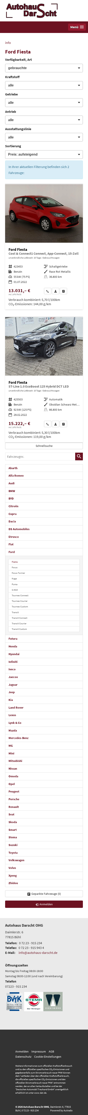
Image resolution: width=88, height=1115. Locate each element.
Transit (15, 612)
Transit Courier (19, 623)
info (8, 42)
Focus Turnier (18, 572)
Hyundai (14, 654)
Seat (11, 814)
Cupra (12, 514)
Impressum (38, 1051)
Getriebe (11, 94)
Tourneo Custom (20, 606)
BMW (12, 491)
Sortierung (13, 146)
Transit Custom (19, 628)
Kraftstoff (12, 77)
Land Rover (16, 707)
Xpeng (13, 875)
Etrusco (14, 537)
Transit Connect (19, 617)
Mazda (13, 730)
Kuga (14, 578)
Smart (13, 830)
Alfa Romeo (16, 475)
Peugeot (14, 791)
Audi (12, 483)
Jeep (12, 692)
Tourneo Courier (20, 600)
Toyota (13, 853)
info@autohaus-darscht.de (38, 952)
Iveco (12, 669)
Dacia (12, 521)
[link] (47, 291)
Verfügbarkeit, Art (18, 59)
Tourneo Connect (20, 595)
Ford (12, 552)
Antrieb (10, 111)
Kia (11, 700)
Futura (13, 639)
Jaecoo (13, 677)
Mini (11, 753)
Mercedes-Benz (18, 738)
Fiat (11, 544)
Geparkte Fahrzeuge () (46, 894)
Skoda (13, 822)
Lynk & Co (15, 723)
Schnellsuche (44, 446)
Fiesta (15, 561)
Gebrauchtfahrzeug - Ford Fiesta (44, 246)
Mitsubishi (15, 761)
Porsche (14, 799)
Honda (13, 646)
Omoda (13, 776)
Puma (15, 584)
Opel (12, 784)
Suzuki (13, 845)
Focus (15, 567)
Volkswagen (16, 860)
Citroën (13, 506)
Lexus (12, 715)
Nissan (13, 768)
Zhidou (13, 883)
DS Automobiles (19, 529)
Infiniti (13, 662)
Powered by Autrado (61, 1110)
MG (11, 746)
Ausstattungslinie (18, 129)
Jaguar (13, 685)
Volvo (12, 868)
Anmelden (22, 1051)
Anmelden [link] (46, 904)
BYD (11, 498)
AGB (51, 1051)
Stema (13, 837)
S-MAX (15, 589)
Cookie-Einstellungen (47, 1057)
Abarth (13, 468)
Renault (14, 807)
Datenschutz (23, 1057)
